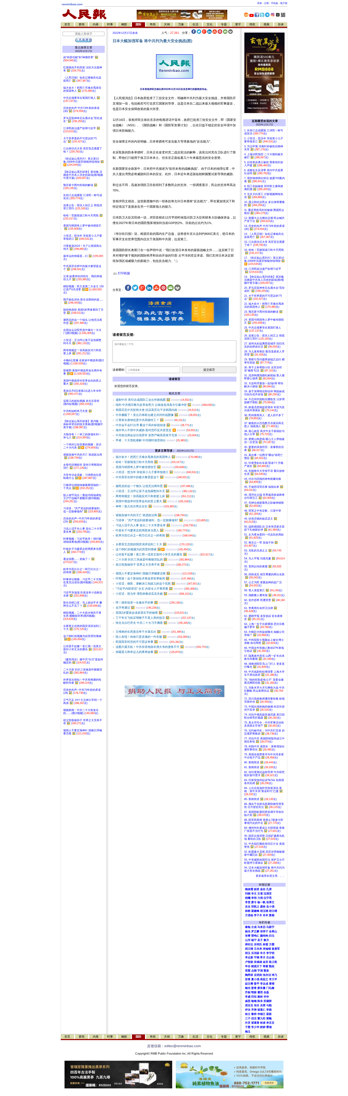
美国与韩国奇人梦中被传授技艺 (151, 467)
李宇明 (270, 953)
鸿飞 (274, 975)
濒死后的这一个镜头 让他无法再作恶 (155, 486)
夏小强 (255, 979)
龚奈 (263, 906)
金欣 (263, 889)
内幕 (96, 24)
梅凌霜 (249, 889)
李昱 (247, 902)
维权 (252, 24)
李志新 (249, 957)
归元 (271, 935)
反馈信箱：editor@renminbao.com (174, 1046)
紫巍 (269, 1018)
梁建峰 (255, 910)
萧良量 (261, 988)
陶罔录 (249, 975)
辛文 (254, 893)
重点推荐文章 (83, 47)
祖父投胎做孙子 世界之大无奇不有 (153, 564)
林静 (247, 910)
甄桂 (271, 966)
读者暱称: (119, 369)
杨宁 (254, 940)
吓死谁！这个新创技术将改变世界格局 (155, 578)
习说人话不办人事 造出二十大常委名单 (156, 525)
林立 (247, 1014)
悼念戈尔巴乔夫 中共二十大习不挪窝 (153, 622)
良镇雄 (258, 961)
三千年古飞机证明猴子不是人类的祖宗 (155, 617)
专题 (224, 24)
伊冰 (247, 1009)
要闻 (81, 24)
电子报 (283, 3)
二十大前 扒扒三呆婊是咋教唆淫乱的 (154, 559)
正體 (266, 3)
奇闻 (153, 24)
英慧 (247, 970)
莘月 (263, 957)
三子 (247, 1018)
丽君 (256, 889)
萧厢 (271, 915)
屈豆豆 (249, 1005)
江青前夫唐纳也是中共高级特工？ (151, 420)
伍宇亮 (268, 897)
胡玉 (247, 953)
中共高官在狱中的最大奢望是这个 (153, 477)
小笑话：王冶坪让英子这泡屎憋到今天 (156, 491)
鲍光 (247, 988)
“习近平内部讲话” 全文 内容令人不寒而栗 (157, 588)
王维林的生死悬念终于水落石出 (150, 631)
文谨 (260, 893)
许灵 (247, 1022)
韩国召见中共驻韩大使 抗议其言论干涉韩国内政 (158, 409)
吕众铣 (270, 957)
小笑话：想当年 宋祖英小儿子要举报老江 (158, 472)
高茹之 (264, 979)
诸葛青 (255, 1022)
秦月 (266, 940)
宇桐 (256, 957)
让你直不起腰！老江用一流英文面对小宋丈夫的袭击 (165, 554)
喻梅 (254, 1001)
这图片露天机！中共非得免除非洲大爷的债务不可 (162, 646)
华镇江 (261, 1014)
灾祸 (167, 24)
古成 (254, 927)
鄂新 (254, 992)
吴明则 (258, 975)
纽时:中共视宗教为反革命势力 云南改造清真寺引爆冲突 (165, 404)
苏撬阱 (268, 1001)
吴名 (247, 906)
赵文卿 (249, 983)
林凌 (263, 1022)
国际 (138, 24)
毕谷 (247, 966)
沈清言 (268, 893)
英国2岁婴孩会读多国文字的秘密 (152, 612)
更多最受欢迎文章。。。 (271, 875)
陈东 (260, 1001)
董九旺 (261, 1018)
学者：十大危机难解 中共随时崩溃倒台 (152, 440)
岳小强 (270, 906)
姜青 (254, 988)
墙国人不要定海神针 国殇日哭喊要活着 (156, 573)
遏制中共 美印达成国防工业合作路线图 (154, 399)
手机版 (274, 3)
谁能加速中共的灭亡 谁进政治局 (152, 515)
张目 (256, 1005)
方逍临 (249, 915)
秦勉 (247, 927)
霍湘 (269, 1027)
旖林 (260, 996)
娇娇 (263, 1027)
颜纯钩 (264, 935)
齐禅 (254, 1009)
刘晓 (247, 893)
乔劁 (247, 992)
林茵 (265, 944)
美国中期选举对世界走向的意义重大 (154, 501)
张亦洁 (267, 975)
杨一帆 (261, 902)
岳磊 (266, 992)
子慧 (247, 1027)
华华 (266, 996)
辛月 (263, 953)
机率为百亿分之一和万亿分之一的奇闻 (156, 535)
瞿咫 (260, 992)
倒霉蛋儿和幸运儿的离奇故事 (149, 651)
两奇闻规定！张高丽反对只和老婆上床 (155, 496)
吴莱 (263, 1005)
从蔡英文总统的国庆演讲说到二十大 (154, 544)
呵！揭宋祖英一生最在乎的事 (149, 602)
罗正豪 (255, 931)
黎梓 (254, 1014)
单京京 (270, 1022)
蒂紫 (265, 966)
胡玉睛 (264, 910)
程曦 (247, 897)
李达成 (264, 983)
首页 (67, 24)
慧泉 (266, 970)
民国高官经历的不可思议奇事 (149, 641)
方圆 (271, 944)
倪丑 (254, 1018)
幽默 (124, 24)
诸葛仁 (261, 1009)
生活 (195, 24)
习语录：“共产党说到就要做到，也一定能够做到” (162, 520)
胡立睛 (249, 948)
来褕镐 (267, 948)
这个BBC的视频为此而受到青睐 (153, 549)
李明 (254, 897)
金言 (265, 961)
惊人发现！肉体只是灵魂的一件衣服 (153, 636)
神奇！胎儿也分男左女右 (146, 506)
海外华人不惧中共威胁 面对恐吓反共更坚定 (157, 430)
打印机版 (123, 273)
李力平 (273, 979)
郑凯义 (255, 906)
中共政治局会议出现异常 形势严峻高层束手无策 (158, 435)
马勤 (269, 1005)
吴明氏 (258, 944)
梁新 (269, 1014)
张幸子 (264, 931)
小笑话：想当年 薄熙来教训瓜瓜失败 (154, 593)
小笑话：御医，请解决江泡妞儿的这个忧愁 (158, 583)
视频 (266, 24)
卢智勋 (249, 961)
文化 (209, 24)
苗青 (247, 979)
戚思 (247, 1001)
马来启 (261, 927)
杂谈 (281, 24)
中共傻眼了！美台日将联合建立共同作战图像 (158, 414)
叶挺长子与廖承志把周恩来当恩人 (153, 530)
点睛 (254, 970)
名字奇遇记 (138, 607)
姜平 (256, 983)
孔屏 (269, 889)
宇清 (260, 970)
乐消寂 (255, 953)
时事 (110, 24)
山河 (247, 940)
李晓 (269, 1009)
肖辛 (265, 915)
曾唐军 (276, 948)
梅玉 (247, 1031)
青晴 (271, 983)
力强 (260, 897)
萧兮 (254, 902)
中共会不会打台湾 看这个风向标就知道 (154, 425)
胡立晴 (273, 910)
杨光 (247, 931)
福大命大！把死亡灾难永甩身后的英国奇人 (159, 456)
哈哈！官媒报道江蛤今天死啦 (150, 462)
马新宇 (270, 927)
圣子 (260, 940)
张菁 (247, 935)
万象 (181, 24)
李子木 (258, 915)
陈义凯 (273, 961)
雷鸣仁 (255, 935)
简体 (259, 3)
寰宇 (238, 24)
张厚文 (270, 902)
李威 (247, 996)
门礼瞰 (270, 988)
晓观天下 (256, 966)
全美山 (273, 931)
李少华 (255, 1027)
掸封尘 (249, 944)
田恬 (254, 996)
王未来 (258, 948)
